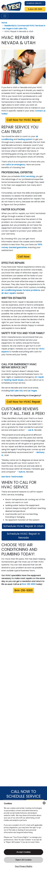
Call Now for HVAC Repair (23, 120)
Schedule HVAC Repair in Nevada (23, 536)
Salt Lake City (16, 390)
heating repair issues (14, 380)
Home (4, 22)
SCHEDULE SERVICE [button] (34, 3)
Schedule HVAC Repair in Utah (23, 526)
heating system (25, 139)
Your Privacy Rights (23, 866)
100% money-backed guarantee (21, 246)
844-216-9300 (35, 9)
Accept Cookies (24, 852)
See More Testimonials (12, 476)
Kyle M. (22, 471)
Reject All (23, 860)
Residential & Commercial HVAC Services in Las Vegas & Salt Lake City (23, 27)
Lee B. (30, 430)
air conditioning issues (11, 290)
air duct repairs (8, 293)
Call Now (23, 256)
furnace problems (31, 290)
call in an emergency (15, 164)
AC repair (39, 377)
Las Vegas (32, 390)
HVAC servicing (27, 176)
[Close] (44, 803)
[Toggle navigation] (4, 15)
